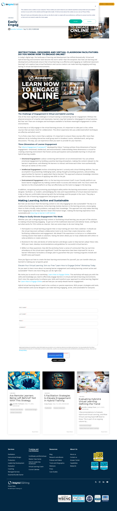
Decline (89, 21)
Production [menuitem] (11, 460)
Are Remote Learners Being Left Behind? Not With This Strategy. (23, 398)
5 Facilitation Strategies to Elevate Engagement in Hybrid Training (57, 398)
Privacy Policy (23, 350)
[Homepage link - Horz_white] (18, 484)
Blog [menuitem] (50, 454)
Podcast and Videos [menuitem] (55, 460)
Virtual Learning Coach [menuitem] (36, 466)
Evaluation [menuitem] (11, 466)
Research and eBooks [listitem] (17, 409)
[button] (95, 482)
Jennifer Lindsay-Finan (89, 407)
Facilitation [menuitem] (11, 454)
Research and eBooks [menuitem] (56, 457)
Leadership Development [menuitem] (16, 463)
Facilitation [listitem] (48, 408)
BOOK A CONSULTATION (106, 4)
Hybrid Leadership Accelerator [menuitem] (35, 463)
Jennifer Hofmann (17, 29)
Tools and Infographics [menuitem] (56, 463)
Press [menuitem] (51, 469)
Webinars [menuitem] (52, 466)
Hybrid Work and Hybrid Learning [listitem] (89, 428)
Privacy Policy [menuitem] (12, 486)
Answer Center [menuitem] (75, 460)
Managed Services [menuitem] (14, 472)
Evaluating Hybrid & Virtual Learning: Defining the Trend (90, 401)
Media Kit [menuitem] (73, 466)
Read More (35, 432)
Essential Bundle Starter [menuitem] (16, 475)
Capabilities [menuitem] (74, 463)
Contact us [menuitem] (73, 457)
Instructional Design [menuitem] (14, 457)
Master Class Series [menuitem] (35, 459)
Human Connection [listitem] (16, 412)
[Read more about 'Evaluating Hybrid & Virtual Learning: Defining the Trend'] (93, 382)
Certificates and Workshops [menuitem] (37, 456)
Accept (76, 21)
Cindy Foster (48, 404)
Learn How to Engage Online (58, 274)
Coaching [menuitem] (11, 469)
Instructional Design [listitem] (31, 409)
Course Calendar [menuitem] (34, 469)
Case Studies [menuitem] (53, 472)
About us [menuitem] (73, 454)
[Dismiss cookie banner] (95, 6)
